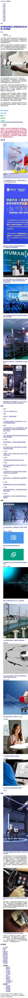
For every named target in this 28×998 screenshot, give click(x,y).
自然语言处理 (9, 981)
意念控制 (5, 958)
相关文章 (3, 139)
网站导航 (8, 991)
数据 (4, 6)
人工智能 (12, 89)
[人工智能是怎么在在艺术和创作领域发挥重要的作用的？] (13, 560)
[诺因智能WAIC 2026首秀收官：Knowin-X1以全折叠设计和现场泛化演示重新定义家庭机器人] (14, 399)
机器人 (2, 89)
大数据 (7, 969)
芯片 (4, 19)
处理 (4, 18)
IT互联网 (8, 979)
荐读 (2, 793)
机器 (4, 12)
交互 (4, 15)
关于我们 (8, 985)
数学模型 (5, 961)
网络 (4, 16)
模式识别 (8, 968)
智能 (4, 10)
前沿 (4, 13)
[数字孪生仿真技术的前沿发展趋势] (13, 543)
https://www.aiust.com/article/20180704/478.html (12, 122)
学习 (4, 3)
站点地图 (8, 989)
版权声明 (8, 987)
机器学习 (8, 967)
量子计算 (5, 955)
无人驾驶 (8, 971)
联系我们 (8, 988)
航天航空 (8, 982)
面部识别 (5, 954)
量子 (4, 9)
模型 (4, 20)
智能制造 (5, 953)
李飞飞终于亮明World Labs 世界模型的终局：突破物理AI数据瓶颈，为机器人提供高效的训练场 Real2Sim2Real (15, 281)
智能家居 (5, 963)
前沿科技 (8, 977)
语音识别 (5, 957)
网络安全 (5, 951)
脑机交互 (5, 960)
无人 (4, 8)
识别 (4, 5)
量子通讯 (8, 972)
